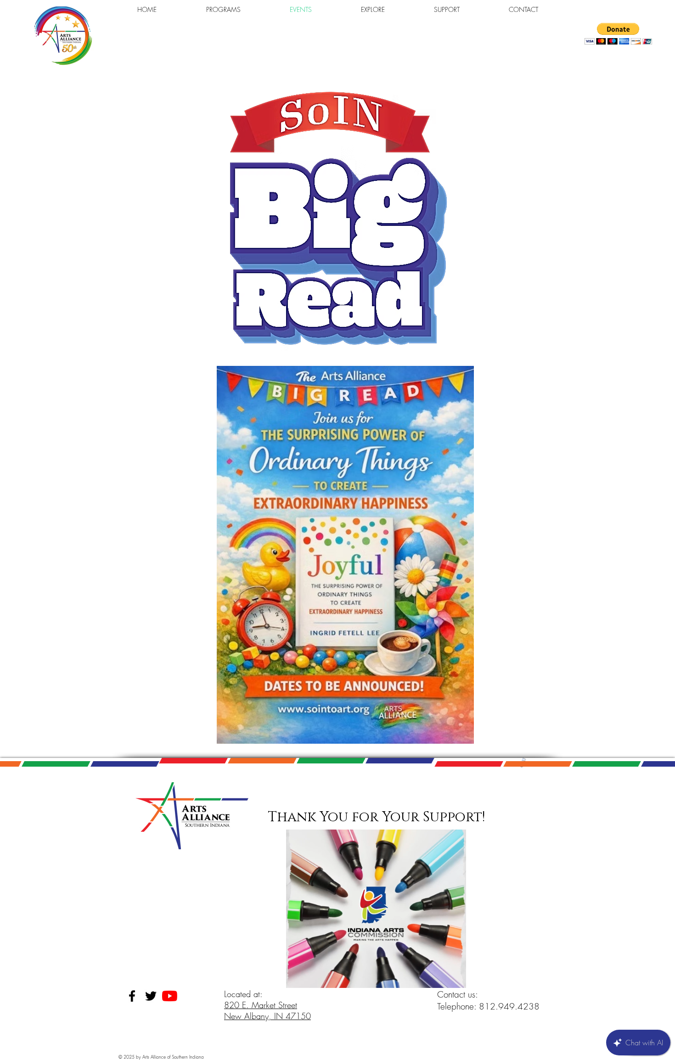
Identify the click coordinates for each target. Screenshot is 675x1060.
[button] (618, 34)
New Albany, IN (255, 1015)
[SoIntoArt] (169, 996)
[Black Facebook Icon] (132, 996)
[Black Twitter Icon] (150, 996)
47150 (298, 1015)
